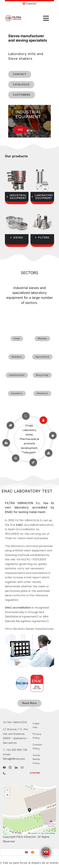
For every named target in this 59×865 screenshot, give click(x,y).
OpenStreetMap (48, 833)
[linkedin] (16, 767)
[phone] (4, 773)
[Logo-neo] (13, 13)
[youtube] (4, 767)
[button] (29, 810)
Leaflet (33, 833)
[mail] (22, 767)
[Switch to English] (26, 852)
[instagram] (10, 767)
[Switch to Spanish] (33, 852)
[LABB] (42, 169)
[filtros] (42, 212)
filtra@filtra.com (14, 759)
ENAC (19, 525)
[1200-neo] (17, 169)
